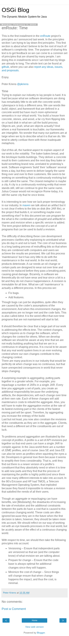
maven (26, 205)
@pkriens (22, 84)
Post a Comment (14, 609)
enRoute (45, 35)
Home (34, 620)
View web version (34, 626)
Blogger (41, 632)
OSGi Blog (15, 10)
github (5, 66)
